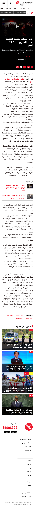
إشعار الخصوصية (26, 443)
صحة (29, 489)
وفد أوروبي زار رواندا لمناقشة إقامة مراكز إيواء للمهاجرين (19, 411)
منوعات (29, 482)
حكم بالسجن (28, 318)
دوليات (18, 326)
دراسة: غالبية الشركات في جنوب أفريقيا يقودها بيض (13, 196)
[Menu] (3, 3)
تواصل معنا (27, 450)
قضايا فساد (19, 318)
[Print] (17, 67)
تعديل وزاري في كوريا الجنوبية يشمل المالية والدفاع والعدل (19, 367)
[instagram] (12, 427)
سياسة (22, 8)
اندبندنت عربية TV (26, 497)
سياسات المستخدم (25, 439)
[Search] (10, 3)
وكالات (29, 56)
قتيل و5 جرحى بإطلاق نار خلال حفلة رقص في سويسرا (19, 345)
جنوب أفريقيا (19, 316)
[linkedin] (8, 427)
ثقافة (29, 475)
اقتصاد (8, 8)
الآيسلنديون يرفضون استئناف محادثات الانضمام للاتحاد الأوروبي (18, 389)
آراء (15, 8)
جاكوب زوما (10, 316)
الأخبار (30, 8)
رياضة (29, 486)
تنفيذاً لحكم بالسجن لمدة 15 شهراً (19, 80)
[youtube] (10, 427)
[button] (17, 26)
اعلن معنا (28, 454)
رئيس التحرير (27, 447)
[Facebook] (16, 427)
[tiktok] (6, 427)
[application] (17, 27)
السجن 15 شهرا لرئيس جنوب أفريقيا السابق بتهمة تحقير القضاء (15, 187)
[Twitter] (14, 427)
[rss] (3, 427)
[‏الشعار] (30, 19)
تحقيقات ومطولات (25, 493)
